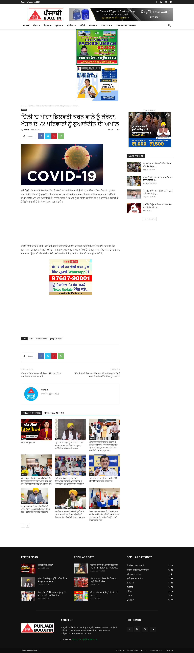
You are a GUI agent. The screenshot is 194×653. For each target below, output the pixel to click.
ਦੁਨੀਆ (58, 25)
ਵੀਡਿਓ (82, 25)
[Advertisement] (70, 225)
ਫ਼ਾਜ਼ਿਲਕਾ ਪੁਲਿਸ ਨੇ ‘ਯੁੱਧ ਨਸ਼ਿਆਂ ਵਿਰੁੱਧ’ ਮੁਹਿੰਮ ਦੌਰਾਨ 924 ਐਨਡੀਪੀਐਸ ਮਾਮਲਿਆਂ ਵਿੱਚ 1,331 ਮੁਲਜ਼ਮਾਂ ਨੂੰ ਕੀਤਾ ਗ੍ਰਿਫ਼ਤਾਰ (35, 509)
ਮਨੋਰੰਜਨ (70, 25)
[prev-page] (23, 526)
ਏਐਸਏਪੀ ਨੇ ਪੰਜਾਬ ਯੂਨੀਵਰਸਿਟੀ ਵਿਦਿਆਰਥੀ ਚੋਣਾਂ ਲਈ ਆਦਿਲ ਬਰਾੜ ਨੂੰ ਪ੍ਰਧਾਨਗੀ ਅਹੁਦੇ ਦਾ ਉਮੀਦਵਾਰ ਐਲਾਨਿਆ (69, 481)
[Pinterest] (54, 136)
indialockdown (41, 339)
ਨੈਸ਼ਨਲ (46, 25)
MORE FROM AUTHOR (54, 413)
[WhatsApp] (61, 136)
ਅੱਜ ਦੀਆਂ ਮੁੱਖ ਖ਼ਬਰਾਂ (28, 443)
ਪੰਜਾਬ (35, 25)
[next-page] (27, 526)
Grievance (169, 650)
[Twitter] (166, 2)
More (92, 25)
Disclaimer (120, 650)
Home (26, 25)
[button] (169, 25)
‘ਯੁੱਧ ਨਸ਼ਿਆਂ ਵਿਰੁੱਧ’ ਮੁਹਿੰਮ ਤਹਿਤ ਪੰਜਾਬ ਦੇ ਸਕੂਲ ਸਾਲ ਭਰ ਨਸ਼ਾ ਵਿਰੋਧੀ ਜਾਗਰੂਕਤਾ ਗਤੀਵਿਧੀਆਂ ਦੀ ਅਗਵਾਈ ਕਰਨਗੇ (69, 445)
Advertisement (156, 650)
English (105, 25)
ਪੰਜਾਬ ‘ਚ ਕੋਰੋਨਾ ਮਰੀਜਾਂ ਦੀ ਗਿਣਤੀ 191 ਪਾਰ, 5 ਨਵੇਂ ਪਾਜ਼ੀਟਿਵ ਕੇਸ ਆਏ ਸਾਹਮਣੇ (41, 375)
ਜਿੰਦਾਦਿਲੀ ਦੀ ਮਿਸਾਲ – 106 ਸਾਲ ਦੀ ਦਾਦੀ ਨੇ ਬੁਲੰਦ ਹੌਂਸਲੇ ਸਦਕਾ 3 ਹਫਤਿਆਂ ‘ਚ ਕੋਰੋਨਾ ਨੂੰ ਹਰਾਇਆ (97, 375)
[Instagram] (161, 2)
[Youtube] (171, 2)
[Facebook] (157, 2)
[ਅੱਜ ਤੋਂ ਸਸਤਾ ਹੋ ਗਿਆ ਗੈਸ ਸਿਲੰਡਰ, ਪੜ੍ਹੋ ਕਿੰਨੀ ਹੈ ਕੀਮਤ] (81, 582)
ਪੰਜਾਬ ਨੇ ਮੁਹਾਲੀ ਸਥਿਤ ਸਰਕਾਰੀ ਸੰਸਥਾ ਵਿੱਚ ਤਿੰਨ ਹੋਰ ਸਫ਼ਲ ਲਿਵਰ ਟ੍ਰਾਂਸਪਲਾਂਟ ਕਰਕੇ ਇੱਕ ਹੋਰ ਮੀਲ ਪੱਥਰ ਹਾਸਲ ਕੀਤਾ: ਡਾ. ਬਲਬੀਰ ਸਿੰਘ (36, 481)
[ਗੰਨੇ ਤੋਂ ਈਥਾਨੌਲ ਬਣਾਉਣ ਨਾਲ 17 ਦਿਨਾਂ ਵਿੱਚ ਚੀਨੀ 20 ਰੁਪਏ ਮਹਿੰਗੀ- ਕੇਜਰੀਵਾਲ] (104, 465)
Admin (26, 130)
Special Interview (126, 25)
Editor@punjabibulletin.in (84, 639)
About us (144, 650)
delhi (31, 339)
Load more (149, 219)
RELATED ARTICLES (32, 413)
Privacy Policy (132, 650)
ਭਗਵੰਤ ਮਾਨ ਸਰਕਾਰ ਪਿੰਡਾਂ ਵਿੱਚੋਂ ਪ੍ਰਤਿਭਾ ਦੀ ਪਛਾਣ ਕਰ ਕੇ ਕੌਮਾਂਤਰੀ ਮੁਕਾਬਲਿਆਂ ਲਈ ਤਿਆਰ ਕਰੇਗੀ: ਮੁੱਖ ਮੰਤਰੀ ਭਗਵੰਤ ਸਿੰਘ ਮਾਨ (70, 514)
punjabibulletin (56, 339)
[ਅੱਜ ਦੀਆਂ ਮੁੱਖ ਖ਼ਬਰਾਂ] (36, 429)
